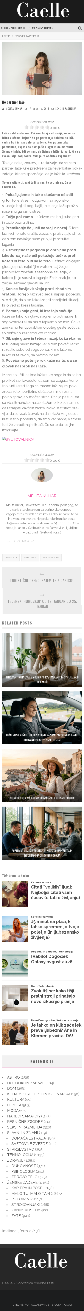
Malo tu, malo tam (30, 1193)
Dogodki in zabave (26, 1083)
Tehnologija (20, 1155)
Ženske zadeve (22, 1182)
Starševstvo (20, 1149)
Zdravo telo (24, 1177)
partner (30, 557)
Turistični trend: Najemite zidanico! (41, 580)
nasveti (11, 557)
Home (6, 36)
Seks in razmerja (65, 108)
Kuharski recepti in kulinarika (38, 1094)
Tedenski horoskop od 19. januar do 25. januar (42, 604)
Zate (16, 1215)
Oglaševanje (40, 1304)
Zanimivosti (23, 1210)
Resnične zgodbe (25, 1121)
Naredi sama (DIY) (24, 1116)
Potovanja (22, 1199)
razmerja (51, 557)
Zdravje (15, 1160)
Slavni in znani (22, 1132)
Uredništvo (20, 1304)
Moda (12, 1110)
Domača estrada (28, 1138)
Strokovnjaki (25, 1204)
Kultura (15, 1099)
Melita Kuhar (14, 108)
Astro (13, 1077)
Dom (11, 1088)
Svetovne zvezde (29, 1143)
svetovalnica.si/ (20, 541)
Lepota (14, 1105)
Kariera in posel (28, 1188)
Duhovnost (23, 1166)
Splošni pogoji (62, 1304)
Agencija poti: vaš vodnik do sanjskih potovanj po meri (42, 798)
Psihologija (23, 1171)
